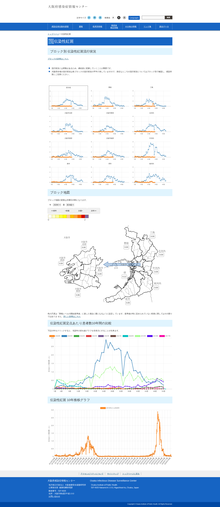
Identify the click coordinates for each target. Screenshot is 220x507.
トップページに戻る (131, 474)
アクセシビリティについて (92, 474)
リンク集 (147, 26)
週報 (81, 26)
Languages (134, 18)
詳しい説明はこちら (72, 316)
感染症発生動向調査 (60, 26)
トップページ (53, 34)
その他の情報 (130, 26)
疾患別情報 (97, 26)
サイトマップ (113, 474)
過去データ (164, 26)
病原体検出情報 (114, 26)
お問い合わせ (54, 496)
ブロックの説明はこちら (58, 59)
